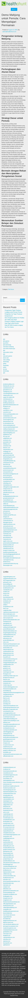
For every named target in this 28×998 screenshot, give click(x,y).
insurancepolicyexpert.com (10, 427)
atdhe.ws (5, 503)
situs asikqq (6, 359)
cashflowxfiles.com (8, 664)
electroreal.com (7, 784)
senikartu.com (7, 601)
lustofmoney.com (7, 746)
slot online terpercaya (9, 348)
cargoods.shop (7, 610)
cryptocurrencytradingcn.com (11, 720)
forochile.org (6, 464)
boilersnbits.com (7, 647)
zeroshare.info (7, 445)
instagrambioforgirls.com (10, 662)
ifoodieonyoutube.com (9, 788)
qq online (5, 343)
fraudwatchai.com (8, 810)
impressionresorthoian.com (10, 705)
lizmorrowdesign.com (9, 892)
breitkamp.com (7, 870)
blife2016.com (7, 888)
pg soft (10, 957)
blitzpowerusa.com (8, 653)
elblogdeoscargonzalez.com (11, 487)
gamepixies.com (7, 851)
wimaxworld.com (7, 472)
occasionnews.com (8, 745)
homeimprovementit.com (10, 771)
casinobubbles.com (8, 799)
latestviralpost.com (8, 649)
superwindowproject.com (10, 530)
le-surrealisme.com (8, 423)
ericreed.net (6, 511)
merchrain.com (7, 933)
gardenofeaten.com (8, 655)
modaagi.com (7, 451)
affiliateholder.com (8, 756)
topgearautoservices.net (9, 920)
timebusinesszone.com (9, 748)
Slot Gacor (11, 289)
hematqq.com (20, 981)
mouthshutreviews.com (9, 793)
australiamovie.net (8, 388)
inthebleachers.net (8, 548)
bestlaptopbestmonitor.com (10, 496)
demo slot (6, 358)
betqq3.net (6, 516)
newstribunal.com (8, 773)
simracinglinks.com (8, 419)
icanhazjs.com (7, 533)
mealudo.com (7, 683)
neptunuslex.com (8, 395)
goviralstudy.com (7, 537)
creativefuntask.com (8, 829)
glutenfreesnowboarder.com (11, 890)
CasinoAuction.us (8, 520)
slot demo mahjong (8, 346)
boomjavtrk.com (7, 943)
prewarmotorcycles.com (9, 417)
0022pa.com (6, 444)
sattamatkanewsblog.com (10, 718)
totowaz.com (6, 722)
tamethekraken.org (8, 883)
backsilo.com (6, 702)
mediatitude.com (7, 416)
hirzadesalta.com (8, 795)
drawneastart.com (8, 853)
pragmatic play (6, 961)
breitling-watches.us (8, 402)
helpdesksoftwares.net (9, 767)
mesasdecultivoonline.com (10, 645)
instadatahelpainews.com (10, 930)
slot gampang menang (13, 985)
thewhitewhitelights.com (9, 502)
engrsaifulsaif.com (8, 831)
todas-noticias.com (8, 599)
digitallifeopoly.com (8, 797)
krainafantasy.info (8, 597)
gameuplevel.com (8, 816)
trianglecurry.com (8, 898)
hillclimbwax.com (8, 741)
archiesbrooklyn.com (9, 479)
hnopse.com (6, 743)
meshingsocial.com (8, 672)
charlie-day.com (7, 685)
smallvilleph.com (7, 453)
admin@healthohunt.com (9, 31)
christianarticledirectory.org (10, 563)
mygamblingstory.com (9, 576)
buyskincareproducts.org (10, 552)
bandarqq (5, 365)
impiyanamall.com (8, 803)
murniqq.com (11, 981)
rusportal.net (6, 602)
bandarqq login (6, 966)
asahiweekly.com (8, 842)
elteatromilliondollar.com (10, 631)
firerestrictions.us (8, 477)
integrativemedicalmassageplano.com (13, 692)
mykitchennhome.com (9, 524)
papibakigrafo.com (8, 531)
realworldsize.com (8, 636)
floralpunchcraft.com (8, 677)
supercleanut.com (8, 844)
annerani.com (7, 440)
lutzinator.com (7, 885)
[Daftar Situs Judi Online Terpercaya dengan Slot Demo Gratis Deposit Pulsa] (14, 5)
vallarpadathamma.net (9, 634)
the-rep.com (6, 436)
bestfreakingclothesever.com (11, 707)
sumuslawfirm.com (8, 711)
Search (5, 297)
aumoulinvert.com (8, 526)
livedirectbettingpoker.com (10, 687)
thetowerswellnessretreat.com (11, 902)
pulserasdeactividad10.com (10, 543)
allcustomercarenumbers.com (11, 862)
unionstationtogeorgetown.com (11, 834)
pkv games (6, 341)
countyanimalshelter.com (10, 730)
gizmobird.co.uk (7, 389)
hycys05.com (6, 657)
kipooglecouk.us (7, 522)
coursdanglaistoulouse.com (10, 393)
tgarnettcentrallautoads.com (10, 404)
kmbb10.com (6, 666)
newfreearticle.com (8, 651)
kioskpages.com (7, 896)
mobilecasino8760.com (9, 515)
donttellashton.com (8, 588)
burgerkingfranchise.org (9, 632)
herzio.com (6, 593)
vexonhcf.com (7, 412)
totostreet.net (6, 806)
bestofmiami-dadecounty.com (11, 786)
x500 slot (22, 959)
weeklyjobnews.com (8, 728)
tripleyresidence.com (9, 872)
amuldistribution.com (9, 819)
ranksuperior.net (7, 733)
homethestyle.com (8, 817)
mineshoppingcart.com (9, 789)
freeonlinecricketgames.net (10, 473)
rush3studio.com (7, 589)
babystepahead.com (8, 735)
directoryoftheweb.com (9, 586)
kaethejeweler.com (8, 905)
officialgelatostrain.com (9, 903)
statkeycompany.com (9, 429)
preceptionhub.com (8, 776)
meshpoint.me (7, 621)
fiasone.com (6, 679)
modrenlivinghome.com (9, 928)
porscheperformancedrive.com (11, 881)
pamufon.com (7, 879)
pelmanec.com (7, 582)
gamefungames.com (8, 825)
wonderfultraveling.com (9, 468)
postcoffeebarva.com (9, 629)
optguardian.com (7, 804)
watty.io (5, 604)
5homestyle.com (7, 565)
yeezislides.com (7, 778)
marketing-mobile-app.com (10, 675)
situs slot (16, 959)
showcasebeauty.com (9, 425)
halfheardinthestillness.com (10, 507)
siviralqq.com (6, 703)
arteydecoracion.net (8, 492)
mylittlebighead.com (8, 838)
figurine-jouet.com (8, 922)
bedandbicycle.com (8, 845)
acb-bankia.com (7, 696)
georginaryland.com (8, 498)
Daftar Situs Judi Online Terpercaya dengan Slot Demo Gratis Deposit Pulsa (14, 993)
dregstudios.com (7, 459)
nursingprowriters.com (9, 713)
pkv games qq (17, 957)
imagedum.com (7, 900)
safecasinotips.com (8, 857)
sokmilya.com (7, 939)
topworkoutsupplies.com (10, 791)
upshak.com (6, 700)
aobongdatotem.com (8, 780)
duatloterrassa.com (8, 877)
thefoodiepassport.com (9, 528)
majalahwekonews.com (9, 578)
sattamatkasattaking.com (10, 907)
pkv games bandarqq (7, 974)
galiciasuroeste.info (8, 455)
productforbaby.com (8, 640)
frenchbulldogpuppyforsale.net (11, 554)
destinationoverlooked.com (10, 737)
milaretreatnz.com (8, 449)
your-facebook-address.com (11, 924)
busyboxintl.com (7, 625)
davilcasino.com (7, 808)
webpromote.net (7, 488)
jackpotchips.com (8, 859)
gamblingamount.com (9, 739)
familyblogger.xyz (8, 864)
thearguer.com (7, 673)
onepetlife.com (7, 909)
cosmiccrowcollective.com (10, 616)
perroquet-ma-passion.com (10, 926)
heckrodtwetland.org (8, 505)
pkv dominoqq (7, 344)
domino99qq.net (7, 584)
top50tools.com (7, 434)
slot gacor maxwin (7, 964)
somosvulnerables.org (9, 875)
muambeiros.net (7, 481)
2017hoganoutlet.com (9, 580)
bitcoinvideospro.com (9, 614)
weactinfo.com (7, 670)
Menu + (14, 9)
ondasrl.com (6, 887)
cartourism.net (7, 539)
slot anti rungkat (8, 959)
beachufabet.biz (7, 913)
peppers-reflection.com (9, 750)
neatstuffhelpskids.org (9, 460)
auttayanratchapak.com (9, 627)
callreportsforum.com (9, 937)
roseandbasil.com (8, 500)
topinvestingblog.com (9, 432)
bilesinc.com (6, 447)
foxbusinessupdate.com (9, 688)
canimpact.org (7, 535)
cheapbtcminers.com (9, 832)
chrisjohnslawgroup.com (10, 866)
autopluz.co (6, 408)
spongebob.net (7, 623)
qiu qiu (5, 369)
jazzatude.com (7, 442)
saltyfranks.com (7, 438)
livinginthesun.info (8, 606)
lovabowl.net (6, 769)
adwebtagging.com (8, 731)
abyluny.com (6, 941)
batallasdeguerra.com (9, 457)
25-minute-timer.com (8, 827)
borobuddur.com (7, 821)
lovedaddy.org (7, 690)
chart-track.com (7, 466)
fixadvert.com (6, 406)
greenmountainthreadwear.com (11, 715)
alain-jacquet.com (8, 617)
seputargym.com (7, 801)
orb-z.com (6, 642)
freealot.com (6, 840)
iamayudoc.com (7, 836)
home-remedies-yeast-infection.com (13, 782)
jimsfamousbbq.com (8, 384)
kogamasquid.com (8, 556)
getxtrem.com (7, 668)
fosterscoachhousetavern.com (11, 644)
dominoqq (6, 361)
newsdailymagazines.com (10, 774)
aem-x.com (6, 812)
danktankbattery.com (9, 681)
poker (4, 363)
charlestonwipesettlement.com (11, 724)
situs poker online (8, 352)
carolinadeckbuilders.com (10, 430)
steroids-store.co (7, 490)
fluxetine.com (6, 513)
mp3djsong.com (7, 391)
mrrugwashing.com (8, 694)
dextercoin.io (6, 561)
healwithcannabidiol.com (10, 894)
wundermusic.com (8, 823)
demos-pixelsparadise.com (10, 414)
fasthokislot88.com (8, 855)
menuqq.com (5, 953)
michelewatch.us (7, 399)
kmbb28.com (6, 935)
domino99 (4, 955)
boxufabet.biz (7, 918)
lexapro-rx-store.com (8, 550)
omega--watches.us (8, 401)
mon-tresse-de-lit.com (9, 915)
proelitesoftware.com (9, 860)
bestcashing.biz (7, 475)
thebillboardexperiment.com (11, 911)
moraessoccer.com (8, 462)
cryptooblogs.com (8, 814)
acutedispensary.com (9, 716)
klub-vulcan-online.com (9, 868)
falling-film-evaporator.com (10, 709)
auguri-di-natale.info (8, 397)
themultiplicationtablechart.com (11, 558)
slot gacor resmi (16, 964)
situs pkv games (7, 356)
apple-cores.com (7, 541)
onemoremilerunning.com (10, 659)
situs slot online (20, 962)
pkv (4, 339)
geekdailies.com (7, 931)
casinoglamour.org (8, 559)
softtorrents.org (7, 874)
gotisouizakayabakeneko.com (11, 619)
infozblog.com (7, 483)
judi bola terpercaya (11, 977)
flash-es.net (6, 698)
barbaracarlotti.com (8, 544)
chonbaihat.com (7, 485)
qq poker (22, 966)
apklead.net (6, 945)
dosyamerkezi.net (8, 421)
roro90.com (6, 591)
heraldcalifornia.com (8, 847)
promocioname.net (8, 470)
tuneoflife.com (7, 752)
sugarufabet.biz (7, 916)
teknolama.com (7, 638)
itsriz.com (5, 608)
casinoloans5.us (7, 518)
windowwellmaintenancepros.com (12, 754)
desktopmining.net (8, 546)
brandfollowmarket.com (9, 726)
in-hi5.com (6, 595)
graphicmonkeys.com (9, 849)
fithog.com (6, 494)
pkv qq (23, 972)
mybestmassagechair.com (10, 509)
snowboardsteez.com (9, 660)
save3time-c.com (8, 410)
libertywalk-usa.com (8, 386)
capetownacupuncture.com (10, 612)
